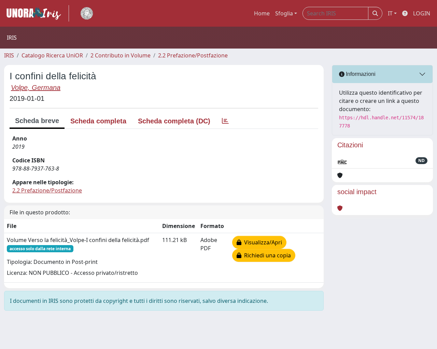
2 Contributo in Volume (120, 55)
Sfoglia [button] (284, 13)
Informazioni (360, 74)
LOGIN (421, 13)
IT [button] (390, 13)
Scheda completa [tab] (98, 121)
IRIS (9, 55)
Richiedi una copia (266, 255)
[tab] (225, 121)
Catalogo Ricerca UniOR (52, 55)
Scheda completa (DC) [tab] (174, 121)
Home (262, 13)
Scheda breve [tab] (37, 120)
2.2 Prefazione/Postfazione (193, 55)
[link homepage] (36, 13)
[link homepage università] (86, 13)
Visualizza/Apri (261, 242)
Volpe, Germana (35, 87)
